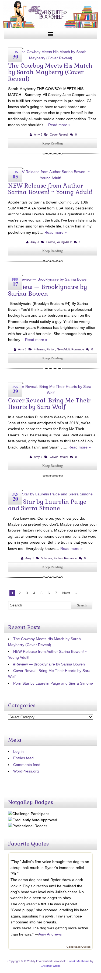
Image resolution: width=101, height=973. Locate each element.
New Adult (63, 349)
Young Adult (64, 242)
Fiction (51, 349)
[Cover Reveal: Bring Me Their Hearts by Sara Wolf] (52, 393)
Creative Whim (50, 965)
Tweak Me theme (78, 961)
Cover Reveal (59, 134)
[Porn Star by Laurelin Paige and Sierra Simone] (53, 494)
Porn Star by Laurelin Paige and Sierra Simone (47, 505)
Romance (77, 349)
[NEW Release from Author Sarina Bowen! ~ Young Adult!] (52, 178)
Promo (50, 242)
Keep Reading (52, 143)
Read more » (59, 125)
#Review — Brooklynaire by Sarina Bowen (47, 290)
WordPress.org (26, 771)
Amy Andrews (50, 934)
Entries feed (23, 758)
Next (66, 593)
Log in (18, 751)
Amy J (38, 134)
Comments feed (26, 764)
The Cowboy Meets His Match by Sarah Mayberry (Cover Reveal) (50, 72)
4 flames (39, 349)
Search (82, 605)
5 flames (46, 558)
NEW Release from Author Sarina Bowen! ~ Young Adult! (50, 189)
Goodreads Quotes (78, 946)
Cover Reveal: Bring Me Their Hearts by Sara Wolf (49, 403)
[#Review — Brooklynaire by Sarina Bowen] (53, 279)
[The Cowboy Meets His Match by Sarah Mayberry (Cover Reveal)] (52, 58)
